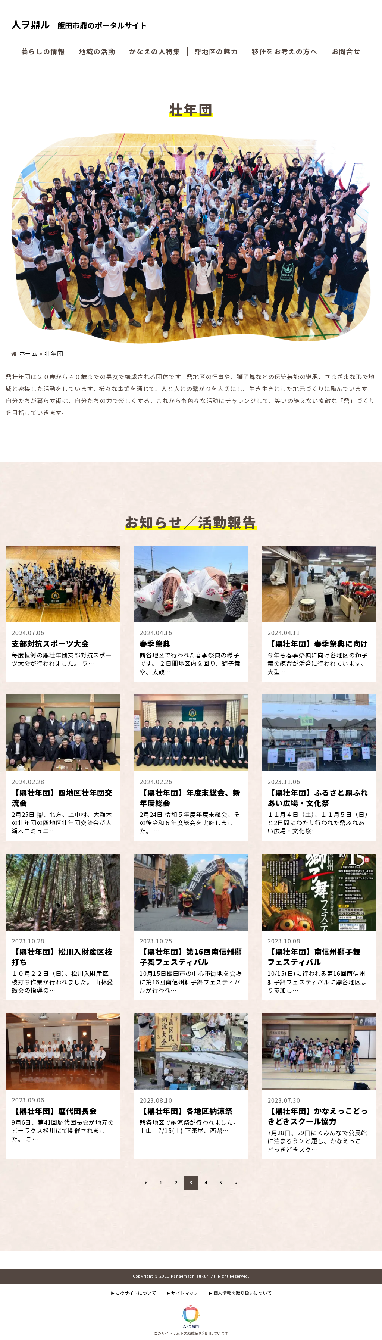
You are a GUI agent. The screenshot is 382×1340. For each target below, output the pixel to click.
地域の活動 (97, 51)
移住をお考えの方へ (284, 51)
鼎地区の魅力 (216, 51)
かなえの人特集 (154, 51)
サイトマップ (182, 1293)
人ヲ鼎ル (79, 24)
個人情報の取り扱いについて (240, 1293)
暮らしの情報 (43, 51)
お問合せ (346, 51)
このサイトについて (133, 1293)
